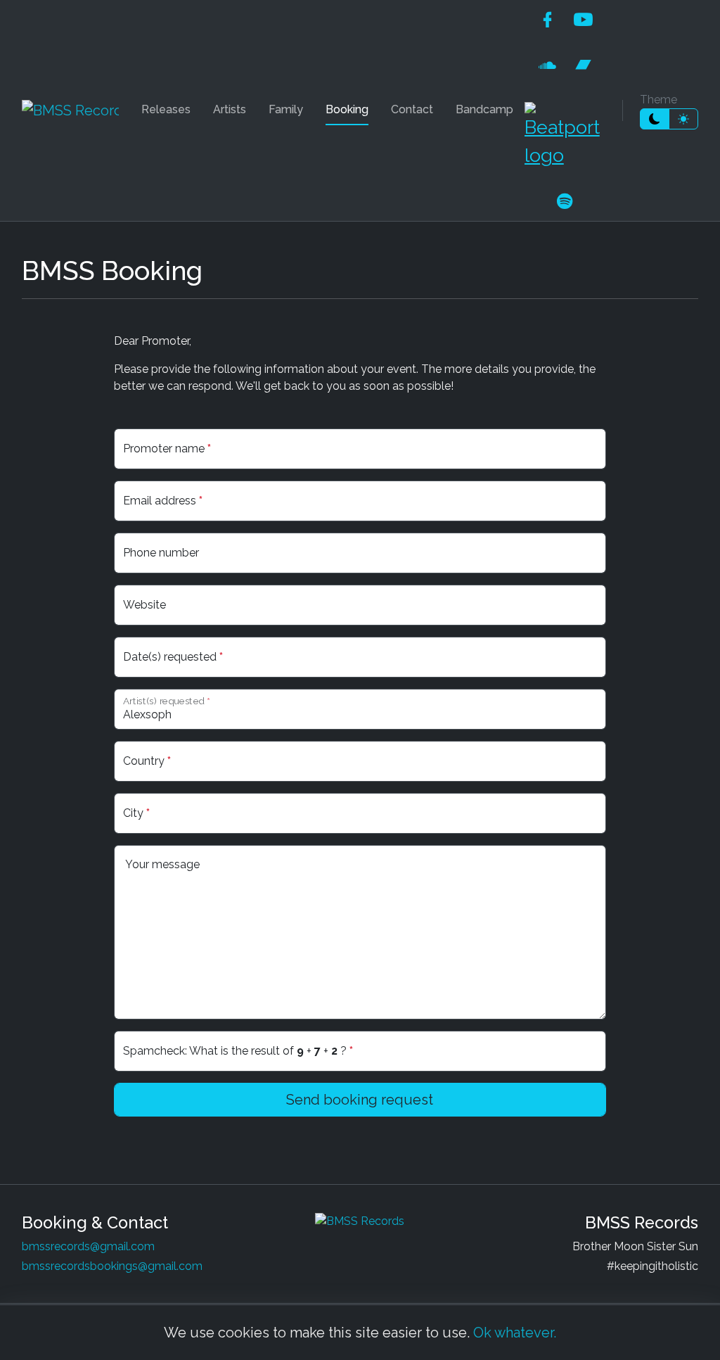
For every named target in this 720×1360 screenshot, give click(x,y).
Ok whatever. (514, 1332)
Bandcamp (484, 109)
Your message (162, 864)
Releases (166, 109)
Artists (229, 109)
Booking (347, 109)
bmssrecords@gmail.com (88, 1246)
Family (286, 109)
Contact (412, 109)
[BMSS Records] (70, 110)
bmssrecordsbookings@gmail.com (112, 1266)
